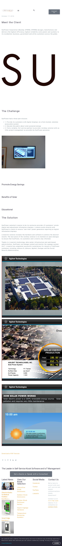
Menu (18, 10)
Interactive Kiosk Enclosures (21, 489)
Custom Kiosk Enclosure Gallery (22, 502)
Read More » (5, 498)
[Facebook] (2, 460)
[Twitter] (5, 460)
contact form (52, 507)
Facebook (36, 483)
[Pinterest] (8, 460)
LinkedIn (36, 493)
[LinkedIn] (13, 460)
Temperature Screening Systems (21, 515)
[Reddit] (15, 460)
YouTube (36, 490)
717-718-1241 (53, 501)
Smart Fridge (6, 518)
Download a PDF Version (11, 453)
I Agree (56, 543)
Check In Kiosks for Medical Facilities (7, 495)
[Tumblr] (10, 460)
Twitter (35, 486)
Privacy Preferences (7, 543)
